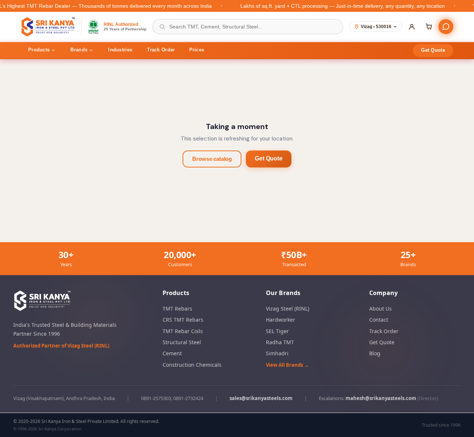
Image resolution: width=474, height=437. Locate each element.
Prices (196, 49)
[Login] (411, 26)
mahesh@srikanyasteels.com (381, 398)
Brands (78, 49)
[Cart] (428, 26)
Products (39, 49)
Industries (120, 49)
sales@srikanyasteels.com (261, 398)
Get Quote (433, 50)
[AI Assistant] (445, 26)
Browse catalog (212, 159)
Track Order (161, 49)
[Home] (49, 26)
